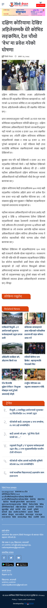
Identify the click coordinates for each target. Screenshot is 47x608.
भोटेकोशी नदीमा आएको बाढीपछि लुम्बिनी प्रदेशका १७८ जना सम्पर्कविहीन (26, 462)
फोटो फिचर (39, 507)
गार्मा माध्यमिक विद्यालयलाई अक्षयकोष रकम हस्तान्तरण (27, 474)
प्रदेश (10, 512)
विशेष (14, 517)
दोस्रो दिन (33, 499)
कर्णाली (17, 509)
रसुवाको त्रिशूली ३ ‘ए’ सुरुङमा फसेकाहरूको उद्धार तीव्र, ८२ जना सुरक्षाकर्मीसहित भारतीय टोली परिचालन (27, 449)
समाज (43, 517)
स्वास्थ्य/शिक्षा (22, 517)
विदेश (30, 517)
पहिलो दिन (40, 499)
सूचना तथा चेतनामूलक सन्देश (11, 504)
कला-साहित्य (19, 514)
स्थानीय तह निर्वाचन (19, 512)
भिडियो (36, 512)
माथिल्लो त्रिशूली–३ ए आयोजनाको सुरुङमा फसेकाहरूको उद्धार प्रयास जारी (12, 332)
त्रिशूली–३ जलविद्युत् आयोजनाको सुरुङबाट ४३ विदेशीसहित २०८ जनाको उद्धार (26, 411)
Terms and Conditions (26, 599)
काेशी (12, 509)
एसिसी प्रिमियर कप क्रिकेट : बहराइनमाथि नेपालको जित (32, 360)
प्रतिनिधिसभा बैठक (8, 507)
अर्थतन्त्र (4, 514)
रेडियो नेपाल (8, 56)
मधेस (24, 509)
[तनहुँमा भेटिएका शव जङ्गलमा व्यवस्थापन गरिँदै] (34, 374)
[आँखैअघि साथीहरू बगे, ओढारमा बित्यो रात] (12, 348)
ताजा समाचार (6, 517)
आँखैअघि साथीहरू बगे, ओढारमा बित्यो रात (11, 359)
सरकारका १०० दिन (21, 491)
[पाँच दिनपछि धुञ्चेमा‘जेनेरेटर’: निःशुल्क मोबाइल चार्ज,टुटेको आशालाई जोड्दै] (12, 374)
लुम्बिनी (36, 509)
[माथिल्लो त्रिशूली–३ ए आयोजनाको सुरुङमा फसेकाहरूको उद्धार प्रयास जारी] (12, 318)
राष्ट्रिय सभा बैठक (21, 507)
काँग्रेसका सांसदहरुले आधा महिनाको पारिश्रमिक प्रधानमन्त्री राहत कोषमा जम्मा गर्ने (34, 332)
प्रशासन (30, 512)
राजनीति (36, 517)
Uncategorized (7, 491)
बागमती (4, 512)
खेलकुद (11, 514)
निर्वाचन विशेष (33, 504)
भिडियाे (25, 504)
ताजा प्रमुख (38, 514)
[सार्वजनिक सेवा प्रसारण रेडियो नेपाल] (19, 4)
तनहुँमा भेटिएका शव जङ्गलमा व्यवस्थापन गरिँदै (34, 385)
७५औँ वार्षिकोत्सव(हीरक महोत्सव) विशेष (15, 499)
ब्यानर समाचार (30, 502)
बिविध (42, 504)
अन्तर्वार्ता (31, 507)
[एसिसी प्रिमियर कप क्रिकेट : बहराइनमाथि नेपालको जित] (34, 348)
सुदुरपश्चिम (5, 509)
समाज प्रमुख (29, 514)
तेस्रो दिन (6, 502)
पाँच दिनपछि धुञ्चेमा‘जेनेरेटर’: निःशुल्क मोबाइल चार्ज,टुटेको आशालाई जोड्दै (11, 389)
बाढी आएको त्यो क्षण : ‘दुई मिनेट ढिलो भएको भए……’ (24, 435)
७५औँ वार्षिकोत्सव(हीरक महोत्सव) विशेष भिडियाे (17, 497)
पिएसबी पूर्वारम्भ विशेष (17, 502)
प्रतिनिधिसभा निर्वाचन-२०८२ (11, 494)
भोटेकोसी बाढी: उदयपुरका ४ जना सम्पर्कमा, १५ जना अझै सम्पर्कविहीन (27, 423)
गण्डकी (29, 509)
